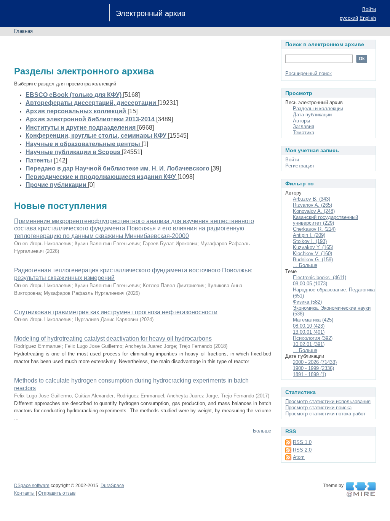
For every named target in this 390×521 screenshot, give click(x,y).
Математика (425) (313, 320)
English (368, 18)
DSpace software (32, 485)
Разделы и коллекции (318, 108)
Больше (262, 431)
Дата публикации (312, 114)
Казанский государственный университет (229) (325, 220)
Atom (299, 457)
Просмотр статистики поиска (318, 407)
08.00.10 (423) (308, 326)
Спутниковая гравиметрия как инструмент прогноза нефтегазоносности (115, 312)
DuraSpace (112, 485)
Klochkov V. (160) (312, 253)
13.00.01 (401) (308, 332)
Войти (369, 9)
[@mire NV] (361, 489)
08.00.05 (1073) (310, 283)
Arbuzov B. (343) (311, 199)
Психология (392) (312, 338)
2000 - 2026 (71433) (315, 362)
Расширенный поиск (308, 73)
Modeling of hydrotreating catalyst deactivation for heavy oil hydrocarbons (113, 338)
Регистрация (299, 166)
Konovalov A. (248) (314, 211)
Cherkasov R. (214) (314, 229)
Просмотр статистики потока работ (325, 413)
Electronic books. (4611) (319, 277)
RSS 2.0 (302, 450)
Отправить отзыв (56, 493)
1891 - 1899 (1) (309, 374)
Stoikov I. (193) (310, 241)
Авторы (301, 121)
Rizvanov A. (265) (312, 205)
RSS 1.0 (302, 442)
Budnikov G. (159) (313, 259)
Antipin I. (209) (309, 235)
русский (349, 18)
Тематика (303, 132)
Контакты (24, 493)
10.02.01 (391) (308, 344)
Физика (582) (307, 302)
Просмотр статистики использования (328, 401)
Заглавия (303, 126)
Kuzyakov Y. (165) (313, 247)
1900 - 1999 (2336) (313, 368)
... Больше (305, 265)
